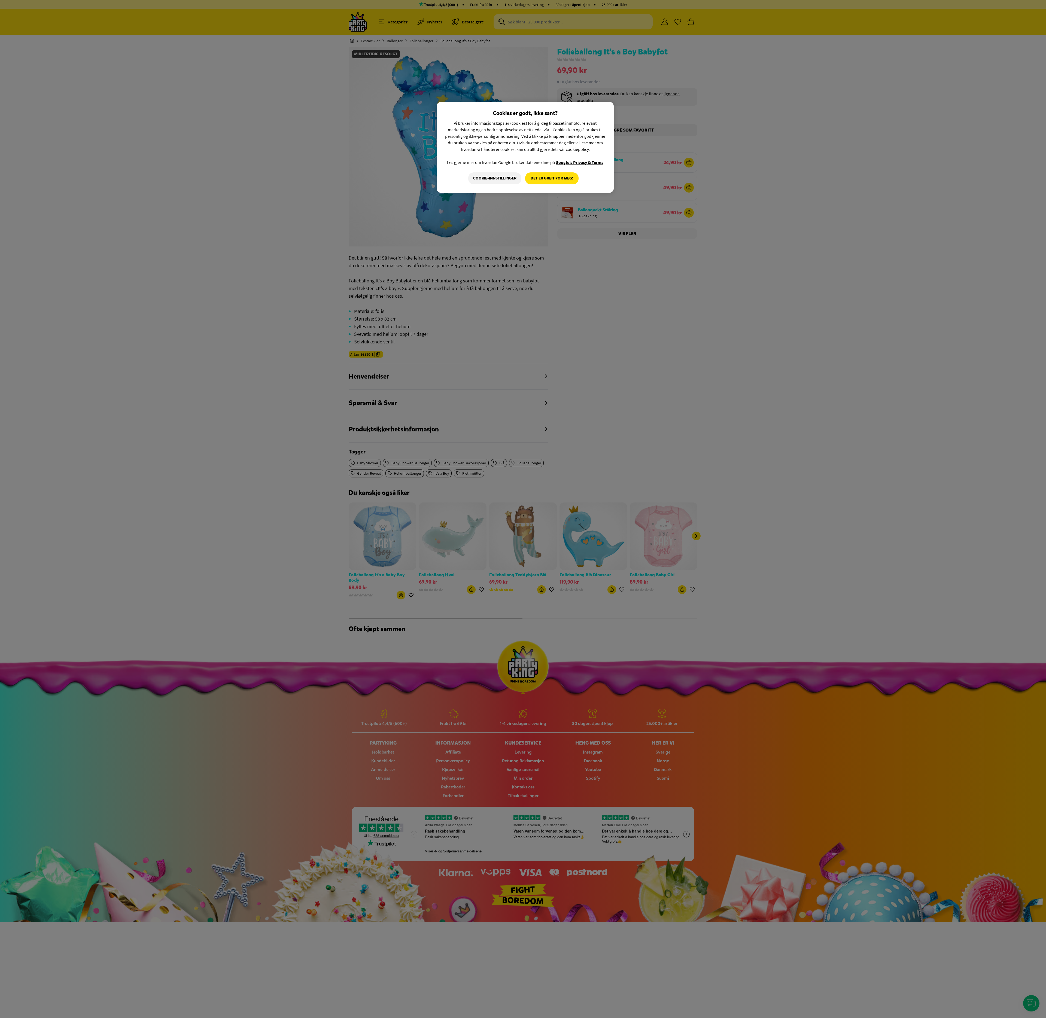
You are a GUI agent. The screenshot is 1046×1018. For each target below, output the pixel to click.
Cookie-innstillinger (494, 178)
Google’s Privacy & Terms (579, 162)
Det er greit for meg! (552, 178)
